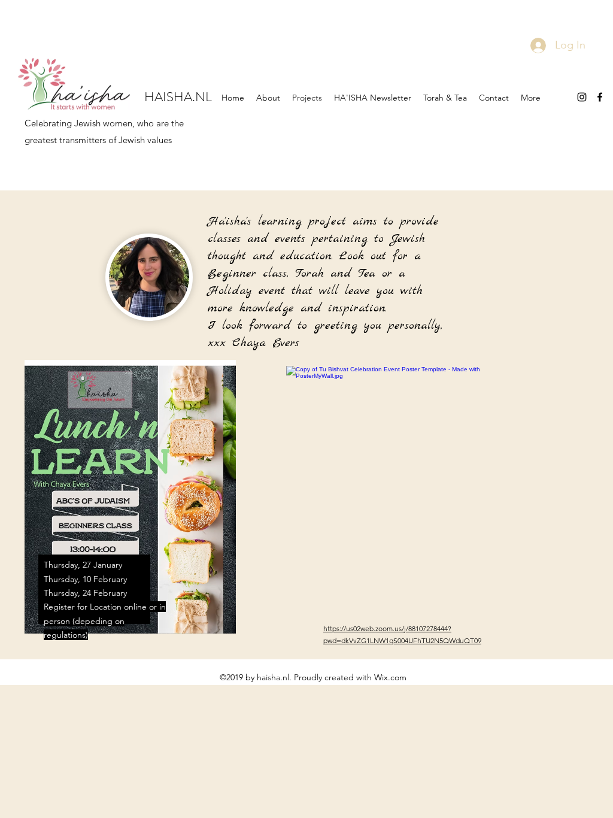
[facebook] (600, 97)
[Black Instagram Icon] (582, 97)
